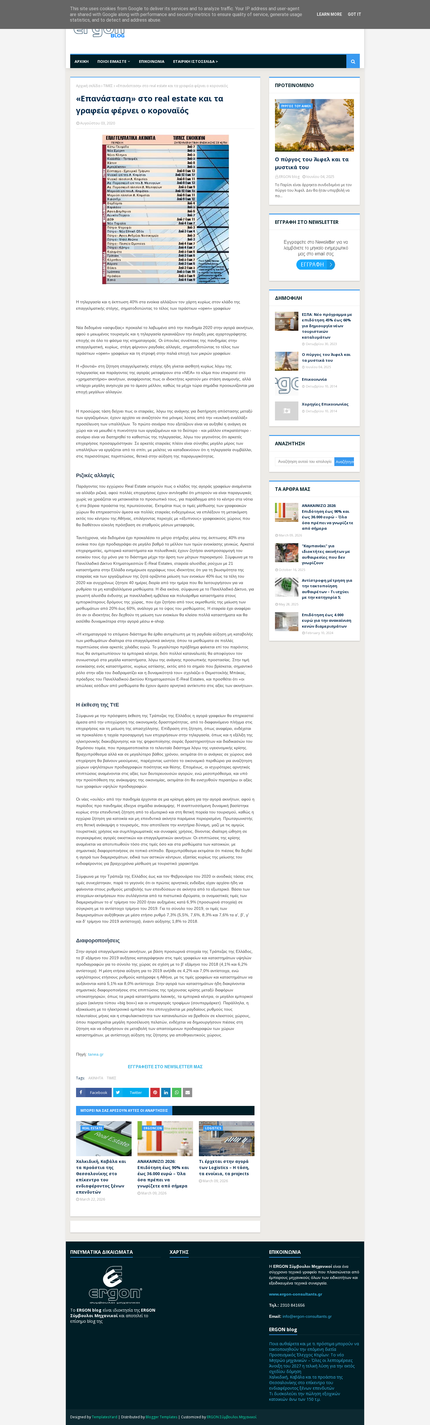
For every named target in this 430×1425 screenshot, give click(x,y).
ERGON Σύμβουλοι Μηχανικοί (232, 1416)
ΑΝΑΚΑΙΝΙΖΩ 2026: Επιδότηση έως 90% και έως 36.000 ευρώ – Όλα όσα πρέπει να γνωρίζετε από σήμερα (163, 1174)
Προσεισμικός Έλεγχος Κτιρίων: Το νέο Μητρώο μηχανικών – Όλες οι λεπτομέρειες (310, 1357)
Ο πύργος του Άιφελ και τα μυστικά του (312, 163)
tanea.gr (96, 1054)
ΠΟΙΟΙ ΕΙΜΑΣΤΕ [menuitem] (111, 61)
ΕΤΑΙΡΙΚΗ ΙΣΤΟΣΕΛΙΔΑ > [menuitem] (195, 61)
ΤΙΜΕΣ (108, 85)
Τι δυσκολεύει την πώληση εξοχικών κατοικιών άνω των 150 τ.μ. (304, 1396)
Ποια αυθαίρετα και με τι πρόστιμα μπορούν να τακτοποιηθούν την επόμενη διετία (314, 1346)
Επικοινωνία (314, 379)
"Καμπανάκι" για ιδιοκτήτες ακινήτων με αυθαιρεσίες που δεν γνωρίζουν (326, 554)
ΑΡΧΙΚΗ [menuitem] (82, 61)
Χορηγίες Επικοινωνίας (325, 404)
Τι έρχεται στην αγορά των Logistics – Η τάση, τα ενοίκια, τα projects (224, 1167)
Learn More (329, 14)
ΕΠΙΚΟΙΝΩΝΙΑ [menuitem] (151, 61)
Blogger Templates (161, 1416)
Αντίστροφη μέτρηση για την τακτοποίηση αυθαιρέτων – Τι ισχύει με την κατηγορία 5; (327, 589)
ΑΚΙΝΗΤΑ (95, 1078)
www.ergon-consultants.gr (295, 1294)
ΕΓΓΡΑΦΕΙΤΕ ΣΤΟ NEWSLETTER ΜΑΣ (165, 1066)
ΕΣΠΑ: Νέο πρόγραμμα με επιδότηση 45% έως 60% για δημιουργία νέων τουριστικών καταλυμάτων (327, 326)
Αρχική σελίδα (88, 85)
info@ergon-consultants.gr (307, 1316)
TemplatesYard (104, 1416)
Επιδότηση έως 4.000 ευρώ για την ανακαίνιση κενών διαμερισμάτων (326, 620)
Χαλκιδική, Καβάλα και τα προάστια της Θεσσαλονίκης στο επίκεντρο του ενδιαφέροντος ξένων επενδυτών (101, 1177)
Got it (354, 14)
